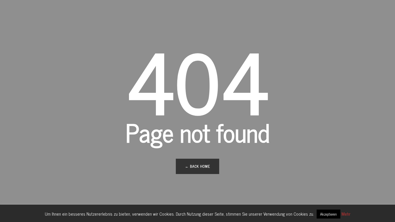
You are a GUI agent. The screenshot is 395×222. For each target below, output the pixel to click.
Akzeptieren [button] (328, 214)
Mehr (346, 213)
